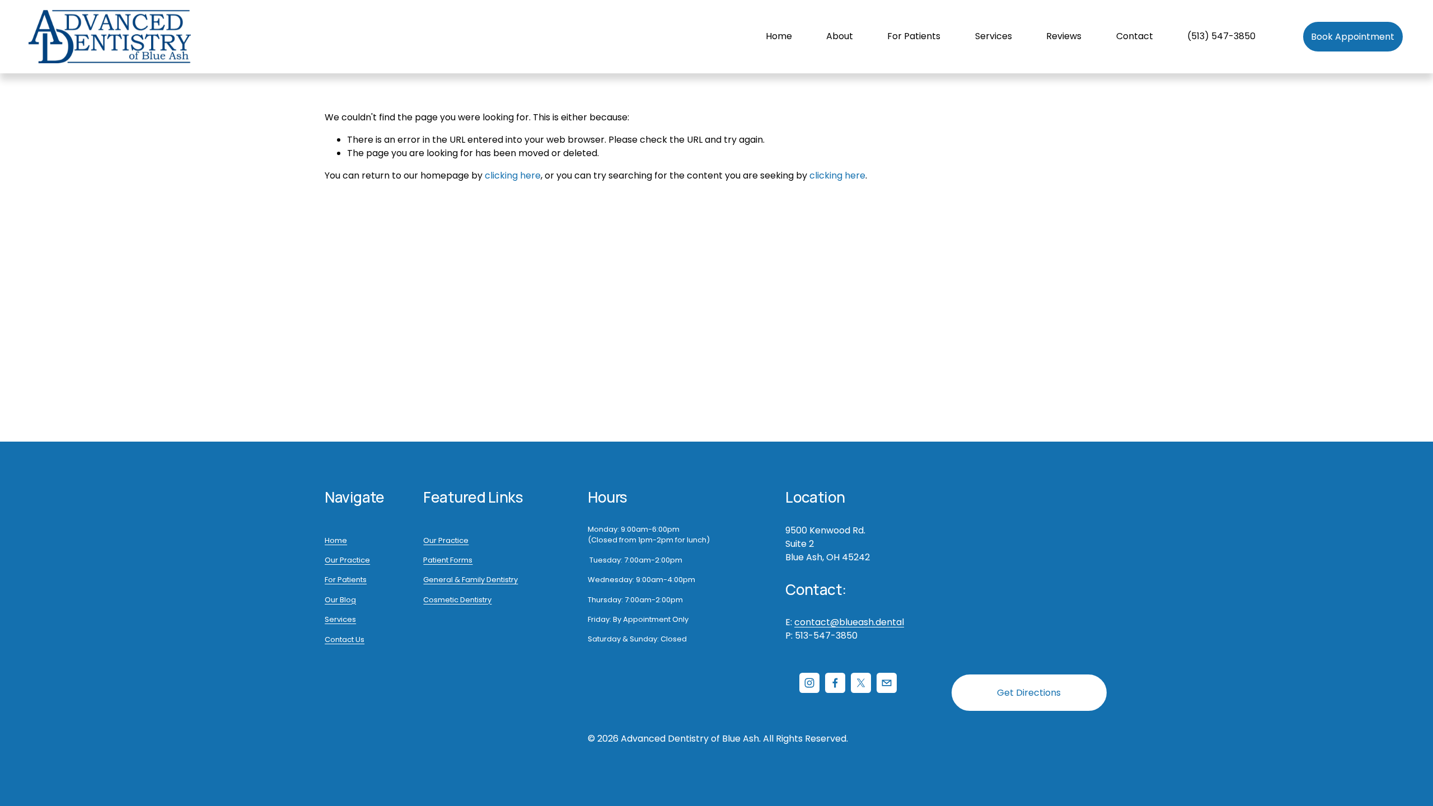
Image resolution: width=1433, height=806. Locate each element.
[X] (861, 683)
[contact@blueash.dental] (887, 683)
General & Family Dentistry (470, 579)
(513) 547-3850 (1221, 36)
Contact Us (344, 639)
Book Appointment (1352, 36)
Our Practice (347, 560)
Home (779, 36)
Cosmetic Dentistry (457, 599)
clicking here (513, 175)
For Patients (346, 579)
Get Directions (1029, 692)
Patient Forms (447, 560)
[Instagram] (809, 683)
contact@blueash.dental (849, 622)
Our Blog (340, 599)
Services (340, 619)
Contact (1134, 36)
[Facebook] (835, 683)
